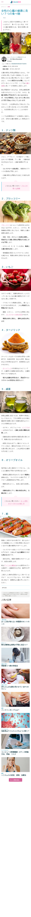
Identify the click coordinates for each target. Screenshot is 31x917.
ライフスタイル (4, 729)
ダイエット (3, 6)
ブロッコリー (5, 225)
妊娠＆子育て (4, 664)
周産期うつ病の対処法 (9, 666)
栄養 (9, 6)
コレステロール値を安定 (14, 314)
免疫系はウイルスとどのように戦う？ (15, 731)
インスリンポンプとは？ (10, 710)
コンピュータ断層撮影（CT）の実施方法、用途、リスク (15, 753)
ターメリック (7, 368)
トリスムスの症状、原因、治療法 (13, 775)
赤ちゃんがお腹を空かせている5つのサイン (15, 688)
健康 (2, 708)
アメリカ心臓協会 (10, 565)
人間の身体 (3, 619)
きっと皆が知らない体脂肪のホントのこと (15, 623)
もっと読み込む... (15, 780)
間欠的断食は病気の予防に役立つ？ (14, 645)
